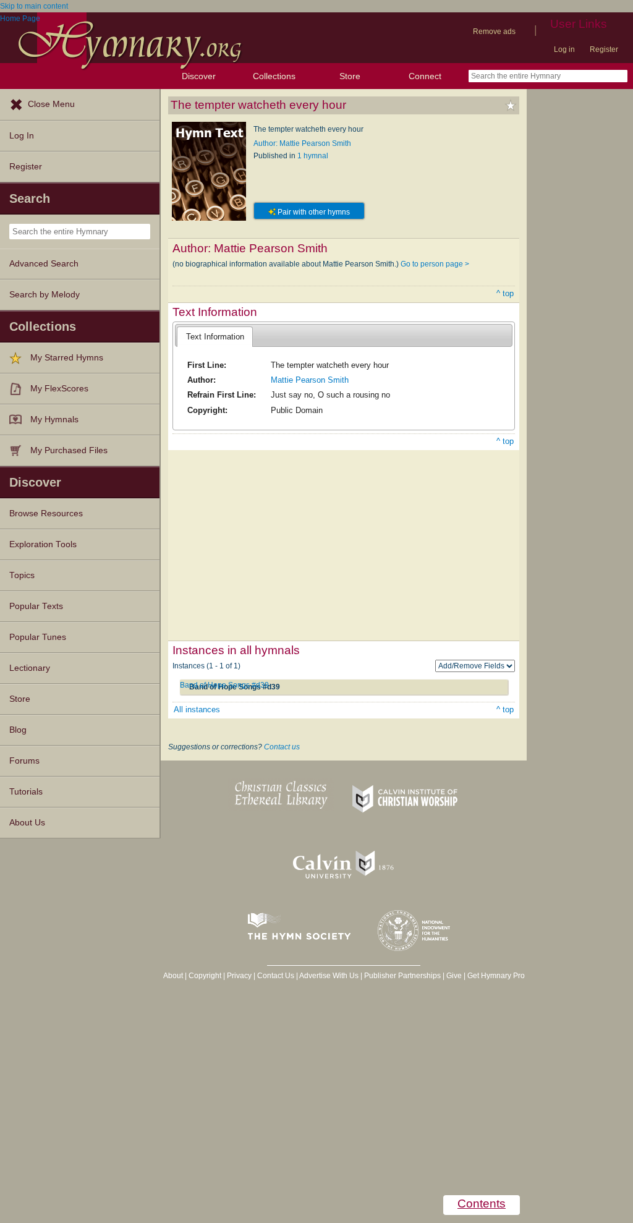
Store (349, 76)
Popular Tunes (37, 637)
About (173, 975)
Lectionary (29, 668)
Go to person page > (435, 264)
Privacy (239, 975)
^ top (505, 293)
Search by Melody (44, 294)
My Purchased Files (69, 450)
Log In (21, 135)
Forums (24, 760)
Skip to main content (34, 6)
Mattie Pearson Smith (310, 380)
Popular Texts (36, 606)
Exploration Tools (43, 544)
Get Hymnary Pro (496, 975)
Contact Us (275, 975)
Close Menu (51, 104)
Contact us (282, 747)
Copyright (205, 975)
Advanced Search (44, 263)
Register (604, 49)
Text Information (215, 336)
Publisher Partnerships (402, 975)
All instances (197, 709)
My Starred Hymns (66, 357)
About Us (27, 822)
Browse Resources (46, 513)
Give (454, 975)
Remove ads (494, 31)
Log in (564, 49)
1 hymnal (312, 155)
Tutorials (26, 791)
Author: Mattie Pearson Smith (302, 143)
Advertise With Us (329, 975)
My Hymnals (54, 419)
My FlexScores (59, 388)
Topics (22, 575)
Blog (18, 730)
